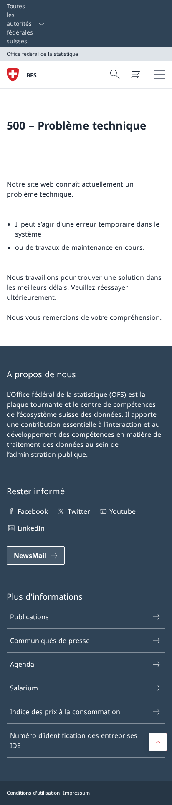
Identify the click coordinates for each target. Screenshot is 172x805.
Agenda (22, 664)
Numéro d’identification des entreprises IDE (73, 740)
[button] (158, 742)
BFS (31, 75)
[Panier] (134, 73)
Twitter (79, 511)
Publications (29, 616)
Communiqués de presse (50, 640)
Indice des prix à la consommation (65, 711)
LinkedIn (31, 528)
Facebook (33, 511)
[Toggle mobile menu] (159, 74)
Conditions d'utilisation (33, 792)
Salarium (24, 688)
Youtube (122, 511)
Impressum (76, 792)
